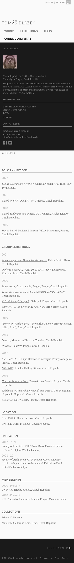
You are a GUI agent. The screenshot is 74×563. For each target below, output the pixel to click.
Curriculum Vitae (17, 38)
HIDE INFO (10, 153)
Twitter (10, 143)
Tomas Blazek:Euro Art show (18, 183)
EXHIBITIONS (29, 31)
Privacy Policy (61, 558)
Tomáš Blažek (18, 23)
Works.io (13, 558)
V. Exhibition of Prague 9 (15, 301)
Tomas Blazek (9, 230)
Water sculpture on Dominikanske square (24, 260)
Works (9, 31)
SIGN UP (60, 2)
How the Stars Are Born (15, 381)
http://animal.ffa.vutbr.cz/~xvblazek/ (20, 137)
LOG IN (49, 2)
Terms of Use (46, 558)
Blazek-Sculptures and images (18, 213)
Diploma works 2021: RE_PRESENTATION (26, 269)
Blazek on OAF (10, 200)
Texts (48, 31)
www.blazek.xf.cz (11, 133)
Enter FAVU (8, 306)
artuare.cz (7, 117)
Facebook (5, 143)
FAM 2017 (7, 368)
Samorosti (7, 399)
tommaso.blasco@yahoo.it (16, 130)
